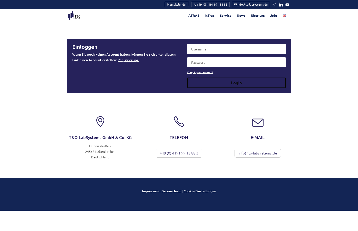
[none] (177, 4)
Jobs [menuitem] (274, 16)
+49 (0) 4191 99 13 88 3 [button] (179, 153)
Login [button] (236, 82)
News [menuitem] (241, 16)
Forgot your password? (200, 72)
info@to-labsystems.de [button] (257, 153)
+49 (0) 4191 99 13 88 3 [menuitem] (212, 4)
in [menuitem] (275, 4)
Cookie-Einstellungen (200, 191)
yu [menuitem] (287, 4)
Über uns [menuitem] (258, 16)
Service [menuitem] (225, 16)
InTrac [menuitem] (209, 16)
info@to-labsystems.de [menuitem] (253, 4)
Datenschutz (171, 191)
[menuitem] (284, 18)
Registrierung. (128, 59)
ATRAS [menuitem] (193, 16)
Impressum (150, 191)
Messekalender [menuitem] (177, 4)
